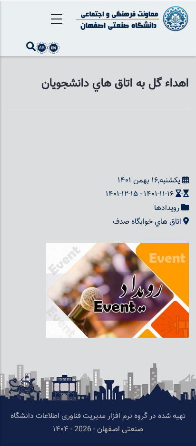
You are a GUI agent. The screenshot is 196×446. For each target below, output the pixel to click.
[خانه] (130, 18)
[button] (117, 249)
